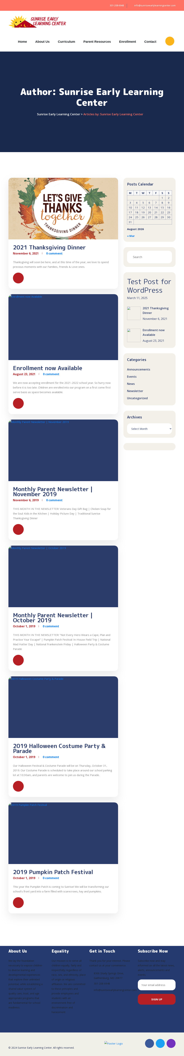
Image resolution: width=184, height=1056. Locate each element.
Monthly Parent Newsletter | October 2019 (53, 618)
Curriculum (66, 41)
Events (132, 377)
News (131, 384)
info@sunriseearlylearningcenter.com (115, 990)
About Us (42, 41)
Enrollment (127, 41)
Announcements (138, 369)
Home (22, 41)
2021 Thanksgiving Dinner (49, 247)
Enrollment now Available (47, 367)
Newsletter (135, 391)
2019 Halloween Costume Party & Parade (59, 748)
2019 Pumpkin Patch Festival (53, 871)
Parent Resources (97, 41)
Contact (150, 41)
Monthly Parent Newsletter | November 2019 (53, 492)
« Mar (131, 236)
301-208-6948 (102, 983)
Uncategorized (137, 398)
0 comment (54, 253)
